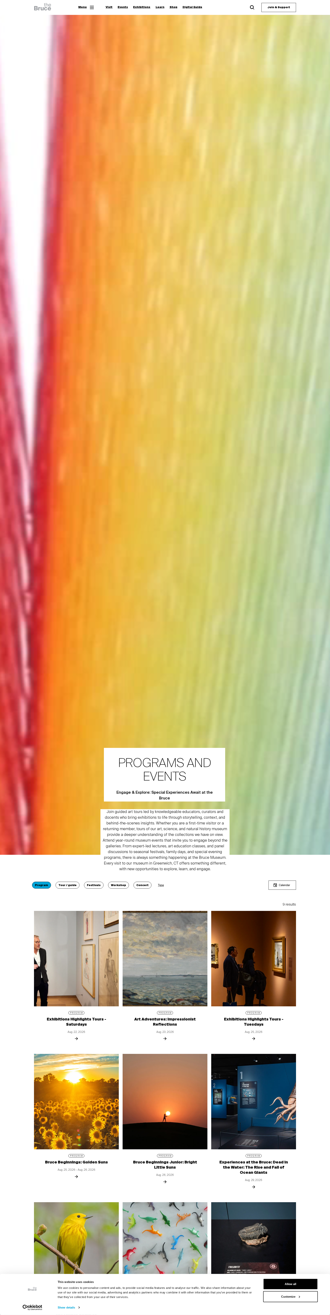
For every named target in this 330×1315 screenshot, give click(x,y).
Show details (66, 1307)
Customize (288, 1296)
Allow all (290, 1284)
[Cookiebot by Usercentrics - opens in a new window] (32, 1307)
